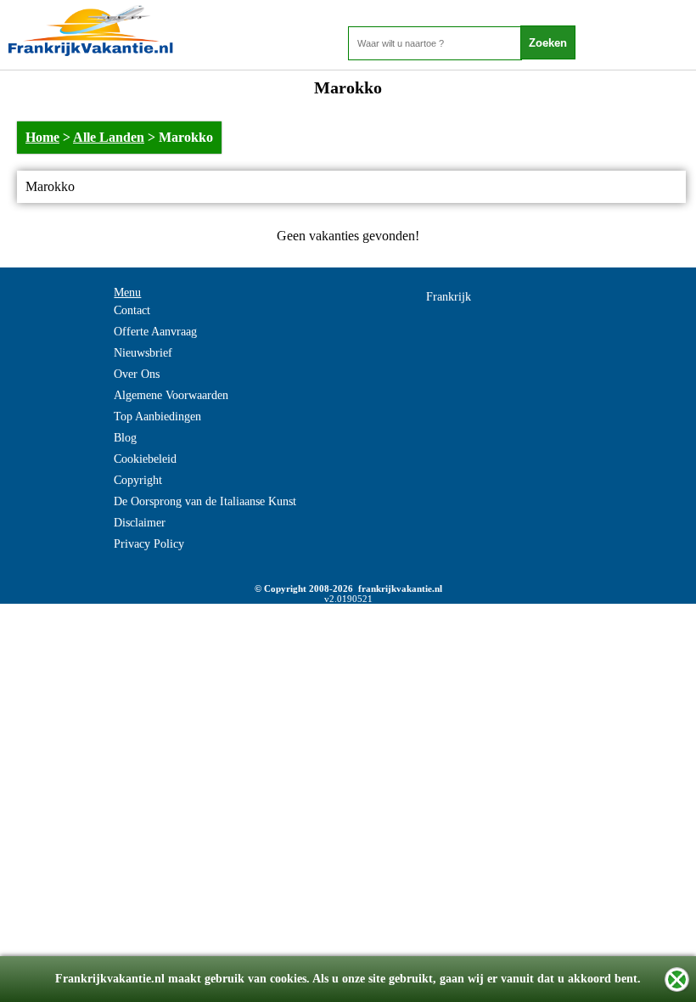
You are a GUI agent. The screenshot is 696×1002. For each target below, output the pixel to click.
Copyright (138, 480)
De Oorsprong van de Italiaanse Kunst (205, 501)
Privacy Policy (149, 544)
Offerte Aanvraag (155, 331)
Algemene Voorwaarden (171, 395)
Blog (125, 437)
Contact (132, 310)
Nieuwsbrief (143, 352)
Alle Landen (108, 137)
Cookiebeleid (145, 459)
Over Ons (137, 374)
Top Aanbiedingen (157, 416)
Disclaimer (140, 522)
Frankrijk (448, 296)
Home (42, 137)
